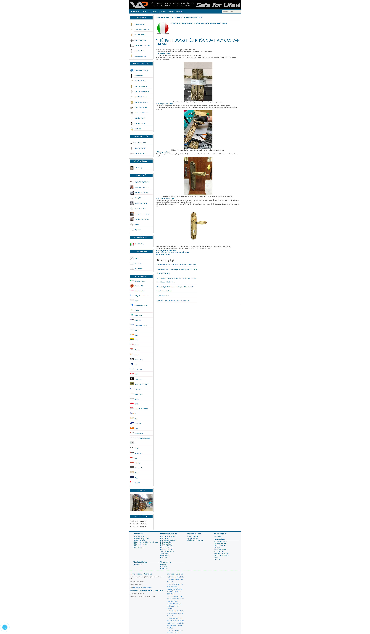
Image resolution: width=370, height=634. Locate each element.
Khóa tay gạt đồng (141, 86)
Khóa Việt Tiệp (139, 286)
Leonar (137, 355)
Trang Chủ (136, 12)
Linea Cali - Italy (140, 291)
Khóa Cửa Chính (140, 24)
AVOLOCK (138, 320)
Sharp (136, 330)
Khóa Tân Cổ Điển (140, 35)
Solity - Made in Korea (141, 296)
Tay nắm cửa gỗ (140, 118)
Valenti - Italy (139, 359)
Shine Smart (138, 315)
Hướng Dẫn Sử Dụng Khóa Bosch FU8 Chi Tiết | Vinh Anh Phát (175, 625)
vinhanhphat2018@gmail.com (142, 587)
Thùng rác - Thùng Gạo (142, 214)
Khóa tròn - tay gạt (141, 107)
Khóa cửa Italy (139, 244)
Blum (136, 428)
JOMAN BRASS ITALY (141, 384)
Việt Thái (137, 482)
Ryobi (136, 345)
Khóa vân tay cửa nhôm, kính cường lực (145, 542)
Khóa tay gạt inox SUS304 (168, 540)
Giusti (136, 473)
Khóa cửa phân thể (141, 97)
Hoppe (137, 478)
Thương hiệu (146, 12)
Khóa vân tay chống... (142, 70)
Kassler (137, 310)
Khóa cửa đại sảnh (141, 56)
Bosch (136, 300)
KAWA (136, 404)
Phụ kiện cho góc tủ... (142, 219)
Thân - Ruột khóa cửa (142, 113)
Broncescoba (139, 433)
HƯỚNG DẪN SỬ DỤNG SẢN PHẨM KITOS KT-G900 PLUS (174, 591)
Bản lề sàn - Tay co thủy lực (195, 540)
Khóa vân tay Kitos (141, 325)
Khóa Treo (138, 128)
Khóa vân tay (139, 75)
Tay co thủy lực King (163, 295)
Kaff (136, 458)
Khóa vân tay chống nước (168, 536)
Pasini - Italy (138, 379)
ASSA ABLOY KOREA (141, 409)
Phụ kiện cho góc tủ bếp (221, 555)
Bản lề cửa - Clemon (141, 102)
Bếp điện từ (138, 258)
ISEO (136, 443)
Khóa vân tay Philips (141, 305)
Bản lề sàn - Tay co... (141, 153)
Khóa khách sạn (140, 51)
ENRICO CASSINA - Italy (142, 438)
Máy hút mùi (138, 268)
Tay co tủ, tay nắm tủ (142, 182)
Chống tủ (138, 198)
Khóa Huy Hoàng (140, 281)
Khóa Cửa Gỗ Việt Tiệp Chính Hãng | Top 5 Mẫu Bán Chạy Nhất (176, 264)
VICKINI (137, 448)
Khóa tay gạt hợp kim (142, 91)
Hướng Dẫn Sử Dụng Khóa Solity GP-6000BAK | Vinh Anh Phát (175, 613)
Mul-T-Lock (138, 389)
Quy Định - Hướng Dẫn (175, 12)
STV (136, 364)
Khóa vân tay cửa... (141, 40)
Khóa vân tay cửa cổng (142, 45)
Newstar (137, 350)
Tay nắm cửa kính (140, 148)
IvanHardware (139, 453)
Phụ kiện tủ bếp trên (141, 192)
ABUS (136, 374)
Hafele (137, 399)
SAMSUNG (138, 423)
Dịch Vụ (155, 12)
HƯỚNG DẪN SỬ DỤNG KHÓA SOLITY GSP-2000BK (174, 606)
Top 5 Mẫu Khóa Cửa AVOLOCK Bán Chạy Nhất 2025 (173, 300)
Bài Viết (163, 12)
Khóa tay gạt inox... (141, 81)
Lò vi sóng (138, 263)
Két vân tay (138, 167)
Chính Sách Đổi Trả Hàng (175, 630)
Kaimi (136, 335)
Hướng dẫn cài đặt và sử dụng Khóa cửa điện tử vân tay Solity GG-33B (175, 598)
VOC (136, 340)
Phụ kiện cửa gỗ (140, 123)
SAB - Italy (138, 463)
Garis (136, 419)
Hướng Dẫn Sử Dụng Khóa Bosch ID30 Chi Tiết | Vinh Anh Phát (175, 579)
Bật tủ (137, 224)
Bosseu (137, 414)
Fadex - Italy (138, 468)
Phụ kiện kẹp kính (140, 143)
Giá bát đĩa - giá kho (141, 203)
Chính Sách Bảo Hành (174, 633)
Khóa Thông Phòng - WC (142, 29)
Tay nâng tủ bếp (140, 208)
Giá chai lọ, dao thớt (141, 187)
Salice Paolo (138, 394)
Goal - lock (138, 369)
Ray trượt (138, 229)
